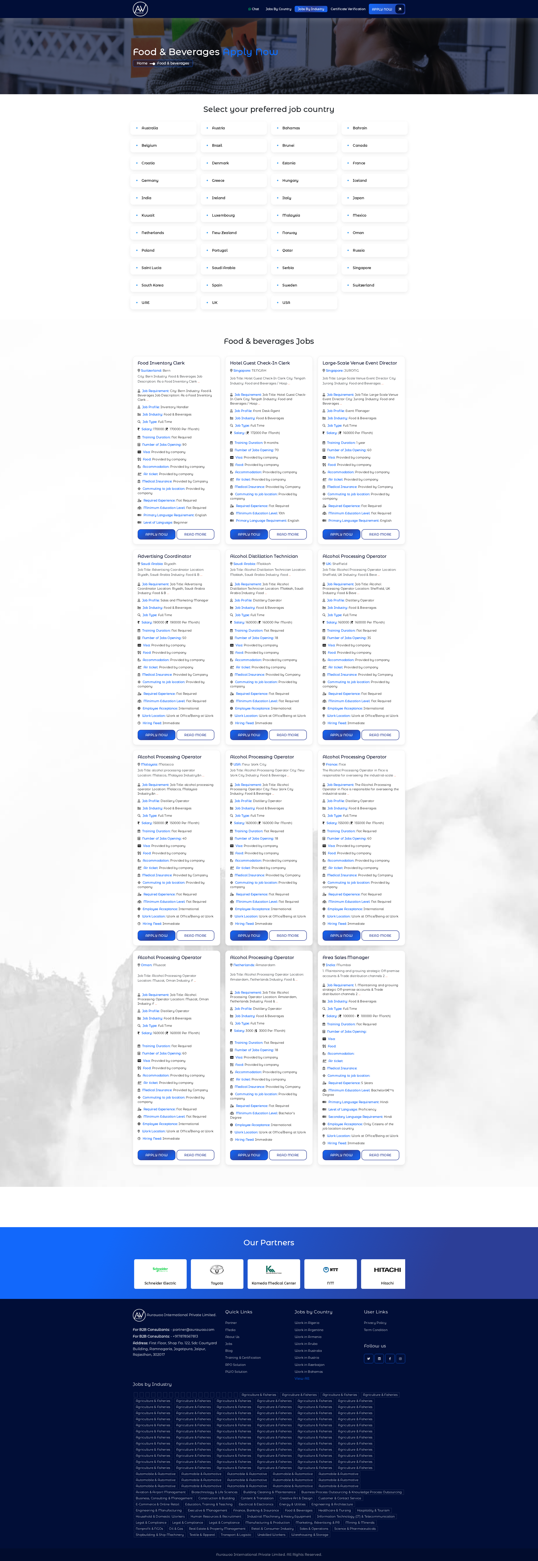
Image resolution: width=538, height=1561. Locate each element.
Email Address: (243, 27)
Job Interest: (241, 80)
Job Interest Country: (248, 64)
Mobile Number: (244, 43)
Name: (237, 11)
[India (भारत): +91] (237, 50)
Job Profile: (241, 95)
